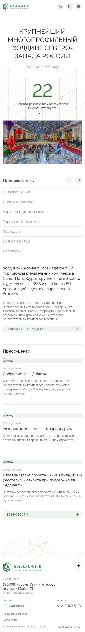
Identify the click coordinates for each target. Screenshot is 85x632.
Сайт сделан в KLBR (70, 626)
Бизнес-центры (16, 241)
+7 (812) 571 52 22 (69, 606)
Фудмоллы (12, 231)
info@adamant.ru (16, 606)
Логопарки (12, 251)
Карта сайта (10, 620)
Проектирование (18, 202)
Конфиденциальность (15, 614)
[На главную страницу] (15, 6)
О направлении (16, 192)
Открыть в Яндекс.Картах (18, 592)
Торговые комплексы (21, 221)
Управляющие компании (24, 212)
